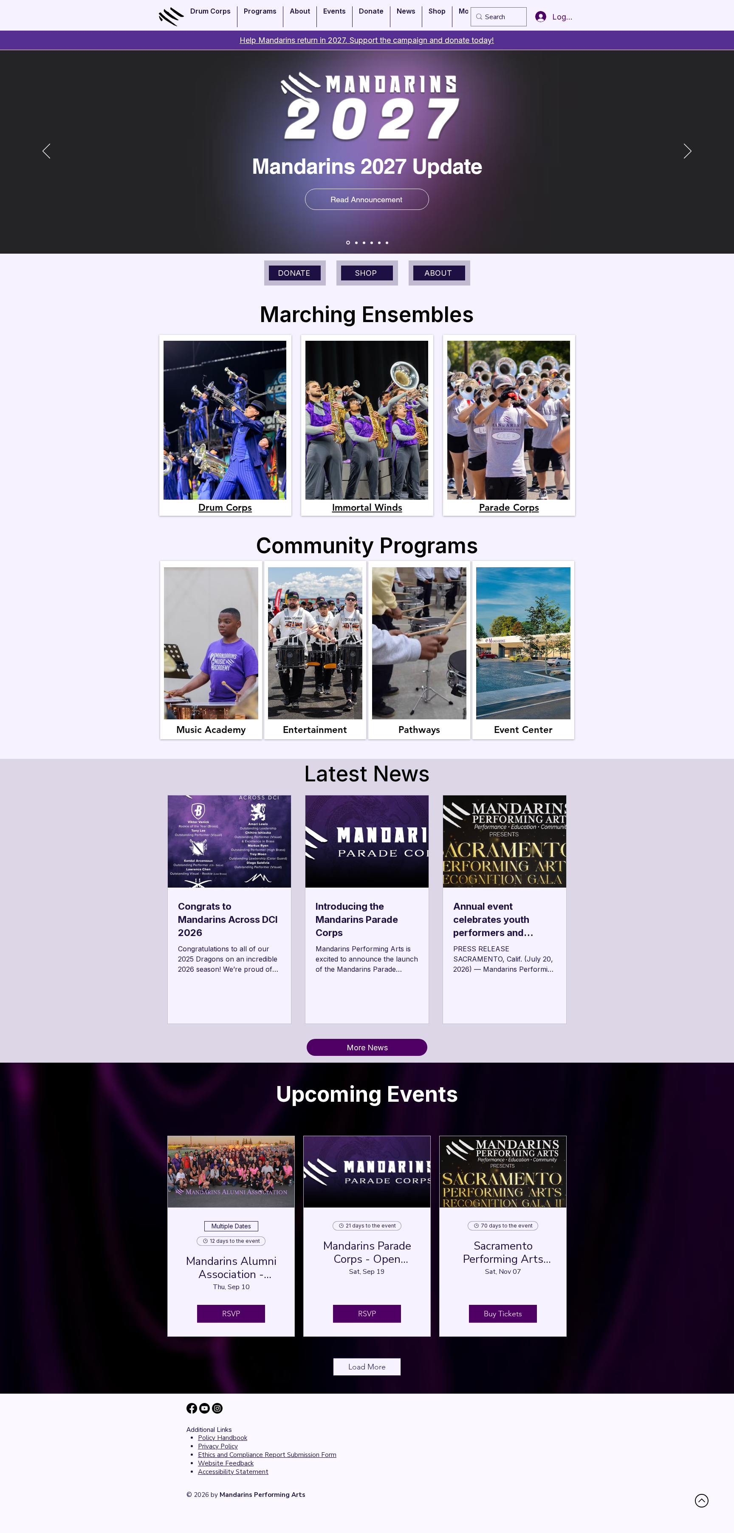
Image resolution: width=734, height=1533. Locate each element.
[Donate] (371, 242)
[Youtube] (204, 1408)
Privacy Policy (218, 1446)
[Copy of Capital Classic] (364, 242)
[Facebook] (191, 1408)
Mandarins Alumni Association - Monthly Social (231, 1268)
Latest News (367, 773)
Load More (367, 1367)
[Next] (688, 152)
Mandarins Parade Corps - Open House (367, 1252)
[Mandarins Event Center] (387, 242)
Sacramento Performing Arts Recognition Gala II (503, 1252)
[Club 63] (379, 242)
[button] (210, 16)
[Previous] (46, 152)
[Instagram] (217, 1408)
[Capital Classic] (348, 243)
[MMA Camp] (356, 242)
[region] (225, 425)
